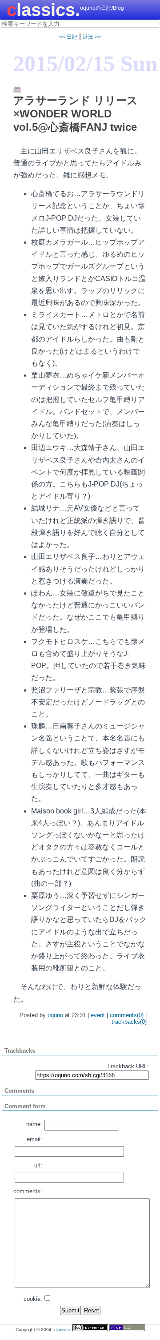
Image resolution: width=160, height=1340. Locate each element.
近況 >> (92, 37)
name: (34, 1124)
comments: (27, 1191)
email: (34, 1139)
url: (38, 1165)
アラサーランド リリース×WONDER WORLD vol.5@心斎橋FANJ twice (75, 113)
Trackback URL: (128, 1066)
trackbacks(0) (129, 1021)
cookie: (33, 1299)
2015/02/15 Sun (85, 63)
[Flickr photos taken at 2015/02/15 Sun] (14, 89)
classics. (43, 10)
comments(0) (127, 1015)
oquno (55, 1015)
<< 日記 (68, 37)
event (98, 1015)
